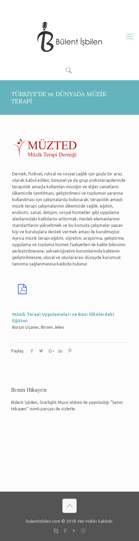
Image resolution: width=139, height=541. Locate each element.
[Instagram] (85, 6)
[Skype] (53, 6)
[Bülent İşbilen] (69, 36)
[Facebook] (64, 6)
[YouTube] (75, 6)
